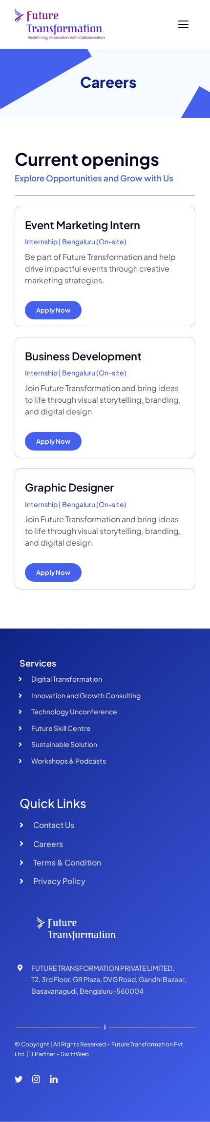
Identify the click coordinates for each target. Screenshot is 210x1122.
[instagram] (36, 1079)
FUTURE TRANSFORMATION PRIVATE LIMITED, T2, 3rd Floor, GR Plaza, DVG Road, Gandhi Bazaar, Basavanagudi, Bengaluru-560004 (108, 980)
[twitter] (18, 1079)
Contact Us (53, 825)
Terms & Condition (67, 862)
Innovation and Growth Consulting (86, 695)
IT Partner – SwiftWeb (59, 1054)
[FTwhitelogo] (80, 917)
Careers (48, 844)
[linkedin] (54, 1079)
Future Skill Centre (61, 728)
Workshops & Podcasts (68, 760)
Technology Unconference (74, 711)
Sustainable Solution (64, 744)
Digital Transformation (66, 678)
